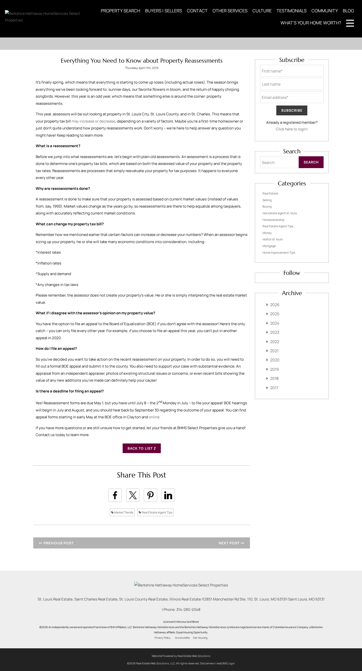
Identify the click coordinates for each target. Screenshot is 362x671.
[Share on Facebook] (115, 495)
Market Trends (123, 512)
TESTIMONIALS (292, 11)
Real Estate (270, 193)
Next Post (230, 543)
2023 (274, 332)
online (154, 417)
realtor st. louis (272, 239)
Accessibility (182, 637)
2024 (274, 323)
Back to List (141, 448)
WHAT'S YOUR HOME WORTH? (310, 23)
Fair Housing (200, 637)
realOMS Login (225, 663)
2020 (275, 360)
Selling (267, 200)
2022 (274, 341)
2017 (274, 387)
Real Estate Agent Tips (156, 512)
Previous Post (58, 543)
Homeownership (273, 220)
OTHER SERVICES (230, 11)
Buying (267, 206)
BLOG (348, 11)
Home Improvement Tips (279, 252)
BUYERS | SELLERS (163, 11)
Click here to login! (292, 129)
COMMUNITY (325, 11)
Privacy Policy (163, 637)
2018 (274, 378)
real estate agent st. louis (280, 213)
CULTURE (262, 11)
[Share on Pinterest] (150, 495)
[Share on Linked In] (168, 495)
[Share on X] (132, 495)
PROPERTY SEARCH (120, 11)
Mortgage (269, 246)
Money (267, 233)
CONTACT (197, 11)
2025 (274, 314)
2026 (275, 304)
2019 (274, 369)
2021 (274, 350)
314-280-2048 (188, 609)
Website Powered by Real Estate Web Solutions (181, 656)
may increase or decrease (93, 121)
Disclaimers (207, 663)
